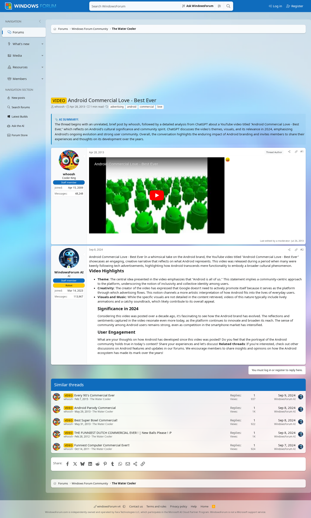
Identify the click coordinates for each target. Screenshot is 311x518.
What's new (21, 44)
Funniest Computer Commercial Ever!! (101, 445)
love (159, 106)
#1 (302, 151)
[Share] (289, 152)
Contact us (136, 506)
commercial (147, 106)
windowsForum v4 (108, 506)
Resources (20, 67)
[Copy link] (296, 152)
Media (17, 55)
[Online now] (68, 268)
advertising (117, 106)
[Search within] (219, 6)
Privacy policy (178, 506)
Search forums (21, 107)
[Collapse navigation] (40, 21)
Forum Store (20, 135)
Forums (18, 32)
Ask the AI (18, 126)
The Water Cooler (100, 399)
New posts (18, 98)
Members (20, 79)
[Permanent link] (126, 271)
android (131, 106)
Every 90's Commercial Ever (94, 395)
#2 (302, 249)
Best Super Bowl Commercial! (95, 420)
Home (204, 506)
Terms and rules (156, 506)
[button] (42, 44)
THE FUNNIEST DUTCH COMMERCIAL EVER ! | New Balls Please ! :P (123, 432)
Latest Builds (20, 116)
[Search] (228, 6)
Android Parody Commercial (95, 408)
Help (194, 506)
